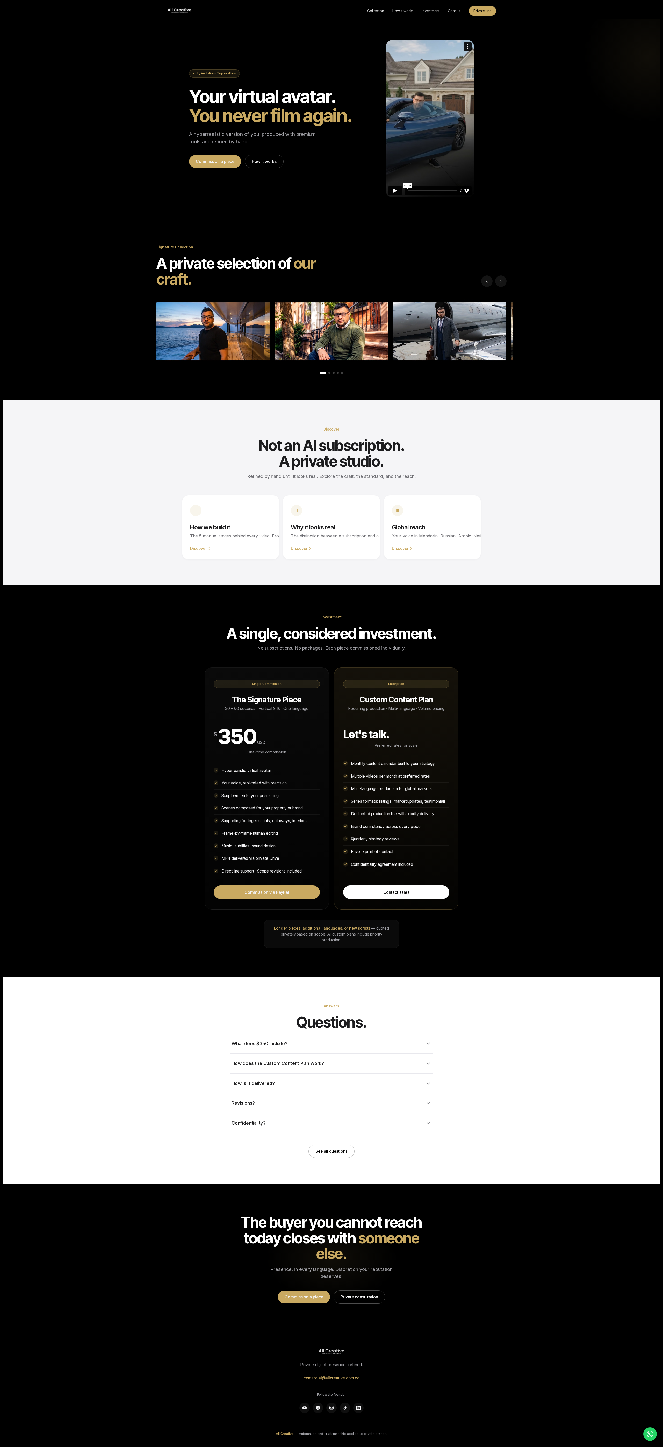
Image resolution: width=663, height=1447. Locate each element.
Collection (375, 11)
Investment (430, 11)
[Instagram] (331, 1408)
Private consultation (359, 1296)
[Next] (501, 281)
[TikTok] (345, 1408)
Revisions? (243, 1103)
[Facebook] (318, 1408)
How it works (403, 11)
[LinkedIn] (358, 1408)
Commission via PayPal (266, 892)
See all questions (331, 1151)
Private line (482, 11)
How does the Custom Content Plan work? (278, 1063)
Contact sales (396, 892)
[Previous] (487, 281)
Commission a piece (215, 161)
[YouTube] (304, 1408)
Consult (454, 11)
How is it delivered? (253, 1083)
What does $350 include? (259, 1043)
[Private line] (650, 1434)
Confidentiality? (249, 1123)
